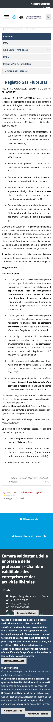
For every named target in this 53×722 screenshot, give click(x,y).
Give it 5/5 (14, 495)
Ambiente (8, 36)
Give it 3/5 (9, 495)
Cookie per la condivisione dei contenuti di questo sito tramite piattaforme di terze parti (25, 680)
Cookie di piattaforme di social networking (26, 693)
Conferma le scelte (13, 711)
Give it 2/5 (7, 495)
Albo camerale (30, 519)
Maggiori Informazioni (14, 660)
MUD (5, 43)
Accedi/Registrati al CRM (40, 5)
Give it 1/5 (4, 495)
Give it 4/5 (11, 495)
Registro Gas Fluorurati (16, 71)
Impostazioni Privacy (26, 612)
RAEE (6, 57)
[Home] (26, 17)
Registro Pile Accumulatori (17, 64)
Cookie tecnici (11, 668)
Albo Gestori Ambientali (15, 50)
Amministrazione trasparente (30, 536)
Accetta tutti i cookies (38, 714)
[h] (48, 17)
